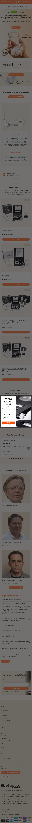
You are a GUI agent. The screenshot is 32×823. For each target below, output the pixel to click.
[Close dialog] (30, 397)
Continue (8, 422)
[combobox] (3, 413)
